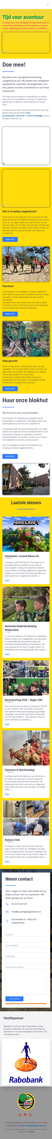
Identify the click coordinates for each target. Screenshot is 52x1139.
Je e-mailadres (11, 945)
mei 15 (9, 558)
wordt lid (20, 115)
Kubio (32, 1132)
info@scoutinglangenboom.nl (32, 1125)
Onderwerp (10, 956)
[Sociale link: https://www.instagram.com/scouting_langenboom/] (26, 1114)
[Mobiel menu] (47, 4)
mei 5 (9, 632)
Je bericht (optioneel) (14, 967)
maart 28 (10, 702)
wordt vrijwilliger (35, 115)
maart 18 (10, 772)
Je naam (9, 934)
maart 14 (10, 842)
